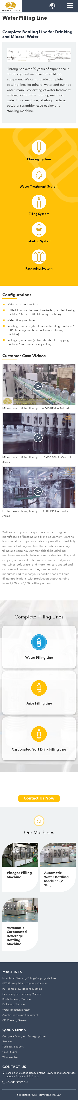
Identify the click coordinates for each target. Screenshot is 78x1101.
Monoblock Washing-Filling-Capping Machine (29, 978)
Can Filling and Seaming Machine (22, 994)
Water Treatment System (16, 1010)
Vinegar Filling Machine (19, 875)
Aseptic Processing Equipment (20, 1015)
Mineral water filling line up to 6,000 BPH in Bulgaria (36, 408)
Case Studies (9, 1052)
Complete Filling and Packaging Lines (24, 1036)
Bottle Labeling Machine (16, 999)
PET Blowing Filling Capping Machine (24, 984)
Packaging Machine (13, 1004)
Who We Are (10, 1057)
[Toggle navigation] (70, 5)
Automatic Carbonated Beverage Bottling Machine (17, 936)
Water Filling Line (39, 658)
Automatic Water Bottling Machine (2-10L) (56, 879)
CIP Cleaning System (14, 1020)
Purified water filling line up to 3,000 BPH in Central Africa (35, 513)
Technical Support (12, 1047)
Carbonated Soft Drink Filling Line (39, 749)
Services (7, 1041)
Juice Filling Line (39, 703)
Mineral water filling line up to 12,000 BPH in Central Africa (36, 460)
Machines (12, 972)
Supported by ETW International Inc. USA (39, 1095)
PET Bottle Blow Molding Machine (22, 989)
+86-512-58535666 (17, 1082)
